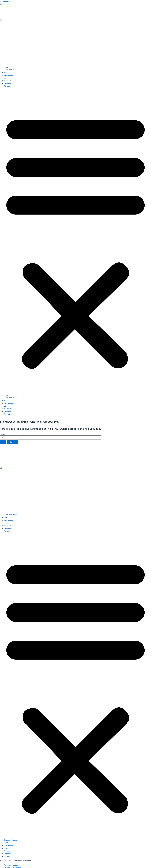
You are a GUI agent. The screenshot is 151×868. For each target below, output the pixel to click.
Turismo (7, 86)
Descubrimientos (10, 70)
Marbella (7, 81)
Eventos (7, 72)
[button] (75, 240)
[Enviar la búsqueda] (3, 442)
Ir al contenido (5, 1)
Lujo (5, 78)
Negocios (8, 83)
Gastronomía (9, 75)
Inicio (6, 67)
